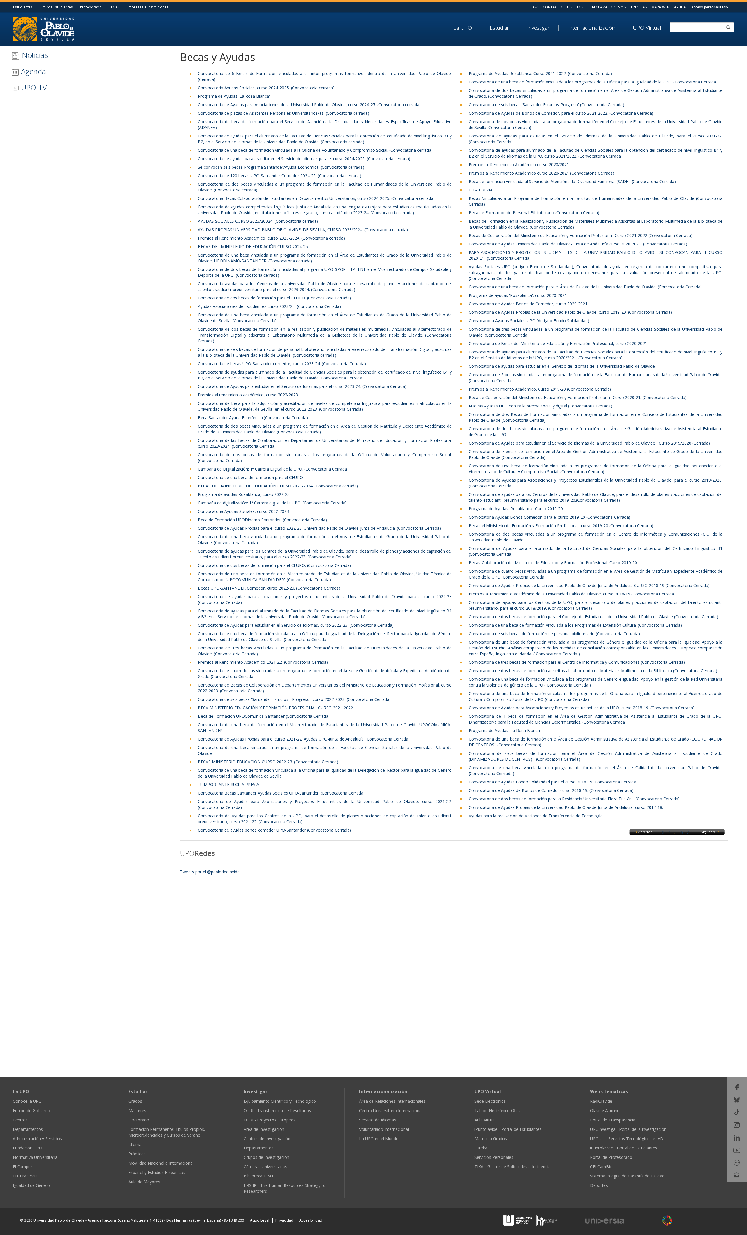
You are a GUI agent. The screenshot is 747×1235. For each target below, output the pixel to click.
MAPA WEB (660, 7)
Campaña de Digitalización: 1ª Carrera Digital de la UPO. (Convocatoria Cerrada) (273, 469)
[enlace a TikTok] (737, 1112)
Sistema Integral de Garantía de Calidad (627, 1176)
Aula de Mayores (144, 1182)
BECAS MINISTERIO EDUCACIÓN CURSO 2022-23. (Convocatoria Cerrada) (268, 761)
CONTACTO (552, 7)
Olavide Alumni (604, 1110)
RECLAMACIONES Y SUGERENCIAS (619, 7)
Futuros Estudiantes (56, 7)
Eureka (480, 1148)
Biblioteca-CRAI (258, 1176)
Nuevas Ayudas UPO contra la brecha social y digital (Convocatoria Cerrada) (540, 406)
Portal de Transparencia (612, 1120)
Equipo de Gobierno (31, 1110)
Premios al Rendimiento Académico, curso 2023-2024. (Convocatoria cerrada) (271, 238)
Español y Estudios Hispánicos (156, 1172)
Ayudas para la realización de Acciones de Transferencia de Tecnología (536, 815)
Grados (135, 1101)
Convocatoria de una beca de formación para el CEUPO (250, 477)
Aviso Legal (259, 1220)
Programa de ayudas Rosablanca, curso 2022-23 (244, 494)
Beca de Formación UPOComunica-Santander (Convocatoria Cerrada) (264, 716)
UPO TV (33, 87)
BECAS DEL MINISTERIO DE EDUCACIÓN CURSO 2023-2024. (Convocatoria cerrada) (278, 486)
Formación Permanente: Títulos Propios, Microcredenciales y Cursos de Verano (166, 1132)
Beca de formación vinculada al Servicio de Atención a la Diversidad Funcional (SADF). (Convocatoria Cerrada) (572, 181)
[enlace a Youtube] (736, 1150)
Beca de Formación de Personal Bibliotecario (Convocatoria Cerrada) (534, 212)
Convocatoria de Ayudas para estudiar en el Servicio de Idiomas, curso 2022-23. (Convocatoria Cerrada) (296, 625)
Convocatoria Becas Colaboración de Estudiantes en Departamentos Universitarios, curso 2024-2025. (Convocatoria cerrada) (316, 198)
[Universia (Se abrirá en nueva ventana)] (620, 1221)
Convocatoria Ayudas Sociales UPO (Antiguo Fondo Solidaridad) (529, 320)
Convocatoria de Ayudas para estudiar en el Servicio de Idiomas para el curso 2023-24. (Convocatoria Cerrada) (302, 386)
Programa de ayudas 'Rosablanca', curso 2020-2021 (518, 295)
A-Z (535, 7)
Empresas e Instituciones (148, 7)
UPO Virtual (647, 28)
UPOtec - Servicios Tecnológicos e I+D (626, 1138)
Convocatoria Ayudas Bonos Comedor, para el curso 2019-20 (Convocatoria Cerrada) (549, 517)
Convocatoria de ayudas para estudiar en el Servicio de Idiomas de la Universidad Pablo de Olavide (562, 366)
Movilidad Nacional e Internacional (160, 1163)
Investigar (538, 28)
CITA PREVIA (481, 190)
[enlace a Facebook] (737, 1086)
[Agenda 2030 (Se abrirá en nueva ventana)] (667, 1220)
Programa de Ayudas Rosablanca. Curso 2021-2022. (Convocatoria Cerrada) (540, 73)
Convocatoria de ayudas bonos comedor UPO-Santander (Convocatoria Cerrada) (274, 830)
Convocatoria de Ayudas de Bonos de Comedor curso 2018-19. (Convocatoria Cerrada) (551, 790)
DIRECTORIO (577, 7)
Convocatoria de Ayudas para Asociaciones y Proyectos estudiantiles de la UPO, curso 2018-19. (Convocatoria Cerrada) (581, 707)
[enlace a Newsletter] (737, 1174)
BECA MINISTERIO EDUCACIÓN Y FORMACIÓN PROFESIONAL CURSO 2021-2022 (275, 707)
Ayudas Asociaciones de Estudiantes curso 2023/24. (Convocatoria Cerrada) (269, 306)
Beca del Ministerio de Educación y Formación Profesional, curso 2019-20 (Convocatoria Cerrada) (561, 525)
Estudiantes (23, 7)
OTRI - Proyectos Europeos (270, 1120)
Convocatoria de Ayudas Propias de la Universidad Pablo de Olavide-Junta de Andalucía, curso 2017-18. (566, 807)
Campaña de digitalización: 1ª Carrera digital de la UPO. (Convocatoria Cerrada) (272, 503)
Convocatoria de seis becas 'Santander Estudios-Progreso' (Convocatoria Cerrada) (546, 104)
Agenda (32, 71)
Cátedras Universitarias (265, 1166)
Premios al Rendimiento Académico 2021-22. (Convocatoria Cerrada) (263, 662)
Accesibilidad (310, 1220)
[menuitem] (467, 28)
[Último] (719, 832)
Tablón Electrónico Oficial (498, 1110)
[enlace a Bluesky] (737, 1099)
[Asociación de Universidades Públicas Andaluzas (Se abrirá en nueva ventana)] (518, 1220)
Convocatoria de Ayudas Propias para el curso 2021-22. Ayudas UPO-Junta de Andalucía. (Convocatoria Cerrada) (304, 739)
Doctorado (138, 1120)
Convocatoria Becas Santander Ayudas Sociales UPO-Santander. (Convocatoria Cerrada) (281, 793)
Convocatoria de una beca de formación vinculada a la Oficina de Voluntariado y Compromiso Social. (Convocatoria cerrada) (315, 150)
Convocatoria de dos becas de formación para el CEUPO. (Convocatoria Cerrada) (274, 298)
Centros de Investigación (267, 1138)
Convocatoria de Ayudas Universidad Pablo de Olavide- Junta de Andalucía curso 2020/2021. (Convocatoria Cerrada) (578, 244)
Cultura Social (26, 1176)
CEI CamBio (601, 1166)
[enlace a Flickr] (737, 1162)
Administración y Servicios (37, 1138)
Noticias (34, 55)
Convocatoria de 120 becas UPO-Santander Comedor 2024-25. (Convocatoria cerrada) (279, 175)
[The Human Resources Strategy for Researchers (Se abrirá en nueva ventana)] (547, 1220)
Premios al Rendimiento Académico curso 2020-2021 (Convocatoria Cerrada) (541, 173)
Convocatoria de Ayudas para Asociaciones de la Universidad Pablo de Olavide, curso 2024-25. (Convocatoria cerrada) (309, 104)
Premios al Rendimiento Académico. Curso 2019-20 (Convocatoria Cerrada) (540, 389)
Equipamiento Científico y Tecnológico (280, 1101)
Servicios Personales (493, 1157)
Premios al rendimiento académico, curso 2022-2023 (248, 395)
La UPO (462, 28)
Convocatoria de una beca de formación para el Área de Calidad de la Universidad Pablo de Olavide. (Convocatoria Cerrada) (585, 287)
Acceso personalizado (709, 7)
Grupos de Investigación (266, 1157)
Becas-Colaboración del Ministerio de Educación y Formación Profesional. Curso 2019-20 (553, 562)
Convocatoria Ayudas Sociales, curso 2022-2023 (243, 511)
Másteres (137, 1110)
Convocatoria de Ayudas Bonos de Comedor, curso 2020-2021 (528, 303)
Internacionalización (591, 28)
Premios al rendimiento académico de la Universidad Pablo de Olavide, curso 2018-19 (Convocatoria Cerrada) (572, 594)
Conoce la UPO (27, 1101)
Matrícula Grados (490, 1138)
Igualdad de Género (31, 1185)
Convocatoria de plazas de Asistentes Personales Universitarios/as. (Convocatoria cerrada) (283, 113)
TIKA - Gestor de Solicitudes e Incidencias (513, 1166)
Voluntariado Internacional (384, 1129)
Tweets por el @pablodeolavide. (210, 872)
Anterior (645, 832)
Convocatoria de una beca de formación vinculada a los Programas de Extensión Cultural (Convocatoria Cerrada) (575, 625)
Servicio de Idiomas (377, 1120)
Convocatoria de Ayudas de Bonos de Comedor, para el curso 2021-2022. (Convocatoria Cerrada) (561, 113)
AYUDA (680, 7)
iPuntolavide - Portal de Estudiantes (508, 1129)
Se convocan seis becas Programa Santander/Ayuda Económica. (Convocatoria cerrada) (281, 167)
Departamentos (28, 1129)
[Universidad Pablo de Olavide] (43, 28)
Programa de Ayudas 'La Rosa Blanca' (234, 96)
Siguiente (709, 832)
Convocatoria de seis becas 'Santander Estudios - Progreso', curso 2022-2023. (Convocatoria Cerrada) (294, 699)
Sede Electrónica (490, 1101)
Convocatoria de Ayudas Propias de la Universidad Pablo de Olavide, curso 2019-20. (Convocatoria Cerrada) (570, 312)
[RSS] (736, 1187)
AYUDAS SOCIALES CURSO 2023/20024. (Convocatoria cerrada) (258, 221)
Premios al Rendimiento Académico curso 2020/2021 (519, 164)
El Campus (23, 1166)
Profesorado (91, 7)
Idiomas (136, 1144)
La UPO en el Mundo (379, 1138)
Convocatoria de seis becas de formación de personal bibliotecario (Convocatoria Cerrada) (554, 633)
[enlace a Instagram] (737, 1124)
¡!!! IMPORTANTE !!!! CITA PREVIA (228, 784)
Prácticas (137, 1153)
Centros (20, 1120)
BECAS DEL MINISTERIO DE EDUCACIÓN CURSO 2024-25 (253, 246)
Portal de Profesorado (611, 1157)
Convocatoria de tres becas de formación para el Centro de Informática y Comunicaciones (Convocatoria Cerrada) (577, 662)
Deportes (599, 1185)
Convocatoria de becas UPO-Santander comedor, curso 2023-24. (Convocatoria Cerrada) (282, 363)
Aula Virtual (484, 1120)
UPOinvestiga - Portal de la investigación (628, 1129)
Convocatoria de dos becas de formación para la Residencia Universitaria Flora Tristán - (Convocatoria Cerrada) (574, 799)
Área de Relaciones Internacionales (392, 1101)
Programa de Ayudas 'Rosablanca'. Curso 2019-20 (516, 508)
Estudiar (499, 28)
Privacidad (284, 1220)
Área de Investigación (264, 1129)
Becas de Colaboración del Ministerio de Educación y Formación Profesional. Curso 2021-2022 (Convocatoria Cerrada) (580, 235)
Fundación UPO (27, 1148)
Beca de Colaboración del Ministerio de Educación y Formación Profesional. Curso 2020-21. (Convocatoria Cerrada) (578, 397)
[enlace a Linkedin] (737, 1137)
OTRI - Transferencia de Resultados (277, 1110)
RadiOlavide (601, 1101)
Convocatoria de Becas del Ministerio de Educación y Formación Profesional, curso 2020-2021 (558, 343)
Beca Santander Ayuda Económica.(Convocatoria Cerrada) (253, 417)
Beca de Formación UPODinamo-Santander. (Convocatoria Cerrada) (262, 519)
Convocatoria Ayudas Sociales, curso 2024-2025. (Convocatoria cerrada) (266, 87)
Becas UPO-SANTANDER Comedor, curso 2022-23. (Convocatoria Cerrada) (269, 588)
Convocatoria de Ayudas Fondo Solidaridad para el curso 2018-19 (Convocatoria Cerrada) (553, 782)
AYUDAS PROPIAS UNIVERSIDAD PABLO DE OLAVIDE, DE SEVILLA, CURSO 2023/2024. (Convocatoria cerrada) (303, 229)
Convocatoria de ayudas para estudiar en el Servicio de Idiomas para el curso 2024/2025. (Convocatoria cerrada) (304, 158)
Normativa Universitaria (35, 1157)
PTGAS (114, 7)
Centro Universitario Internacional (391, 1110)
